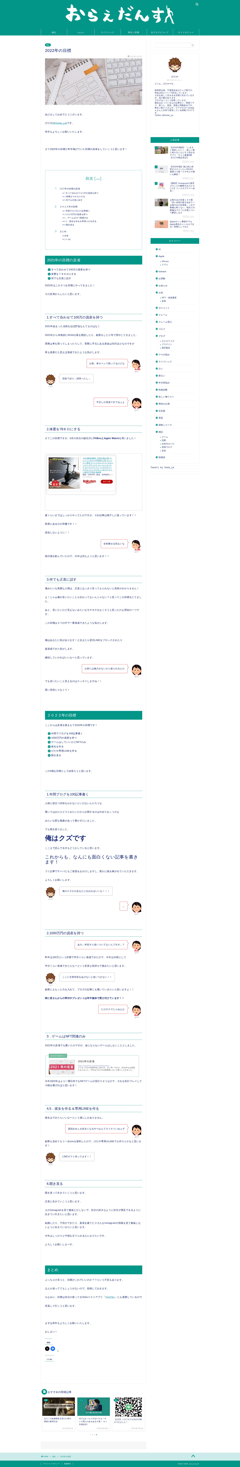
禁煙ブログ (167, 447)
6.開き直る (69, 224)
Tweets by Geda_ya (162, 467)
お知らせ (163, 285)
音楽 (164, 451)
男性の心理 (164, 404)
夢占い (162, 376)
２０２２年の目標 (69, 206)
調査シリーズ (165, 425)
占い (161, 368)
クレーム (163, 315)
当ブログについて (160, 32)
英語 (161, 418)
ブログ (162, 336)
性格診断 (163, 390)
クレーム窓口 (165, 322)
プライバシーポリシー (51, 1463)
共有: (66, 235)
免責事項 (67, 1463)
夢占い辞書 (133, 32)
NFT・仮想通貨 (169, 298)
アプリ (165, 265)
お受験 (162, 278)
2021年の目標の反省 (70, 188)
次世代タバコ (168, 444)
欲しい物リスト (166, 397)
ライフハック (107, 32)
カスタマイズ (168, 341)
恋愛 (164, 440)
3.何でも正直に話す (73, 200)
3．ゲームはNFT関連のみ (76, 218)
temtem (162, 271)
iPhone (165, 261)
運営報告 (166, 348)
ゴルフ (162, 329)
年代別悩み (164, 382)
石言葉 (162, 411)
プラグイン (167, 344)
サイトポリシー (186, 32)
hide (98, 179)
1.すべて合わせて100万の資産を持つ (81, 193)
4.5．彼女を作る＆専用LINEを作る (80, 221)
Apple (81, 32)
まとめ (63, 231)
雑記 (54, 32)
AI (160, 249)
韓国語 (162, 457)
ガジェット (164, 308)
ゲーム (165, 437)
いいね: (67, 239)
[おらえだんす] (120, 26)
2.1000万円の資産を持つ (76, 214)
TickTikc (110, 1297)
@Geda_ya (59, 123)
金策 (164, 301)
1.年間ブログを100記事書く (77, 211)
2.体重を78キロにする (74, 196)
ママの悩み (164, 354)
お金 (161, 292)
